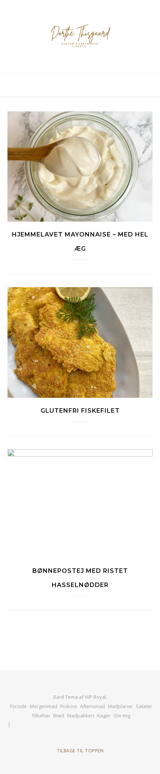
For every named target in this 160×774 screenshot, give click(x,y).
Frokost (68, 706)
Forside (18, 706)
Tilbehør (41, 715)
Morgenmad (43, 706)
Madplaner (120, 706)
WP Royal (95, 697)
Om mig (121, 715)
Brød (58, 715)
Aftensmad (92, 706)
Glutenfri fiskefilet (80, 410)
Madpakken (80, 715)
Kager (104, 715)
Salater (144, 706)
